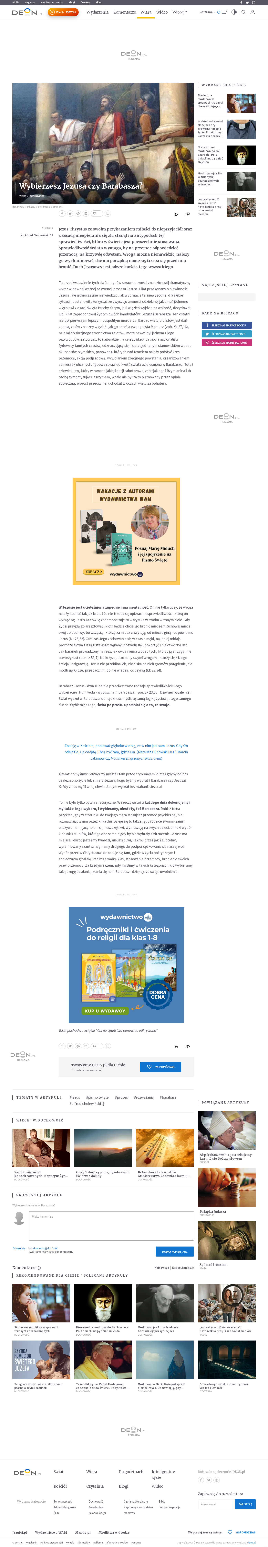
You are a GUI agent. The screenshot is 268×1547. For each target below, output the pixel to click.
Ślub (56, 1513)
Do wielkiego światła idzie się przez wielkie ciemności (224, 1386)
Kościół (204, 1162)
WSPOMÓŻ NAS (246, 1532)
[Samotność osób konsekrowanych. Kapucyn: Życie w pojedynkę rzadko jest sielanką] (41, 1148)
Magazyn (30, 2)
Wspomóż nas (164, 1067)
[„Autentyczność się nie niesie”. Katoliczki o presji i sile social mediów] (241, 207)
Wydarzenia (98, 12)
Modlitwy (129, 1513)
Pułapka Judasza (213, 1211)
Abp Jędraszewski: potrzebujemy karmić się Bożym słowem (226, 1156)
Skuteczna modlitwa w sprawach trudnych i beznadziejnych (210, 100)
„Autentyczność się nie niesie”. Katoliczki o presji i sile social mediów (210, 206)
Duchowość (36, 196)
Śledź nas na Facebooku (228, 325)
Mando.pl (83, 1532)
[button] (234, 12)
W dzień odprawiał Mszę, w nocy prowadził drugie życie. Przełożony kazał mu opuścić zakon (210, 130)
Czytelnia (206, 1391)
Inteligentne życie (163, 1474)
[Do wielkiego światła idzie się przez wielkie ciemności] (227, 1360)
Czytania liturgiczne (136, 1501)
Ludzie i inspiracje (169, 1507)
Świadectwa (96, 1507)
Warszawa (206, 12)
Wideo (162, 12)
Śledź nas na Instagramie (229, 343)
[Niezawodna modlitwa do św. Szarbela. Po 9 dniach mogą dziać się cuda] (241, 155)
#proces (121, 1097)
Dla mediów (83, 1542)
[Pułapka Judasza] (227, 1187)
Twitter (247, 3)
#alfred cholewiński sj (87, 1103)
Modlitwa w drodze (51, 2)
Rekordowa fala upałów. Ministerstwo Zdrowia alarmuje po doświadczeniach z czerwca (164, 1176)
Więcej (178, 12)
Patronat (136, 1542)
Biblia (15, 2)
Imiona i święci (97, 1513)
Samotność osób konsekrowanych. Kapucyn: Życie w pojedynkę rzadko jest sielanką (41, 1176)
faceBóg (85, 2)
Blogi (72, 2)
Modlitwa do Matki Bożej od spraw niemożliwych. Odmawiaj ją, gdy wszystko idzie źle (161, 1387)
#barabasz (168, 1097)
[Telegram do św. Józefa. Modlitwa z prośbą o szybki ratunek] (41, 1360)
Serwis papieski (63, 1501)
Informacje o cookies (117, 1542)
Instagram (254, 3)
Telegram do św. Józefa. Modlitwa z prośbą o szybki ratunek (38, 1386)
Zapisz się (245, 1504)
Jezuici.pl (19, 1532)
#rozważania (144, 1097)
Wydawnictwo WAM (51, 1532)
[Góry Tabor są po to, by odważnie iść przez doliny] (103, 1148)
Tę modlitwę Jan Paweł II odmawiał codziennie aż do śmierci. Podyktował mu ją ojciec (102, 1387)
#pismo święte (97, 1097)
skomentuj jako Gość (45, 1248)
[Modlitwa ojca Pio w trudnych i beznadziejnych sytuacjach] (241, 181)
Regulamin (31, 1542)
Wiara (145, 12)
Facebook (241, 3)
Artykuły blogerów (65, 1507)
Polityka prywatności (51, 1542)
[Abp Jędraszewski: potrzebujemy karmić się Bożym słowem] (227, 1130)
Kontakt (70, 1542)
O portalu (17, 1542)
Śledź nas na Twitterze (228, 334)
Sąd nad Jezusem (213, 1265)
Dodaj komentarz (175, 1251)
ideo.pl (252, 1542)
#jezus (75, 1097)
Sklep (99, 2)
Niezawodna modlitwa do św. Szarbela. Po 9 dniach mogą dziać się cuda (210, 154)
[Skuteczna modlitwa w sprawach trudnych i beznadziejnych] (241, 103)
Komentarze (124, 12)
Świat (58, 1471)
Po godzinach (131, 1471)
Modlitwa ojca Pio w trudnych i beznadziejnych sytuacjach (210, 178)
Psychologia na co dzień (138, 1507)
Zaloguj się (18, 1248)
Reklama (98, 1542)
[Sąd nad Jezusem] (227, 1240)
